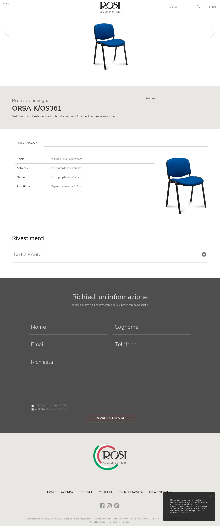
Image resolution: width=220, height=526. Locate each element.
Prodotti (86, 492)
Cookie (113, 521)
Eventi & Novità (131, 492)
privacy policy (58, 409)
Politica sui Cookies (184, 512)
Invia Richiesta (110, 418)
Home (51, 492)
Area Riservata (160, 492)
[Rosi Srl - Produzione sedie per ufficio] (110, 7)
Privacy (125, 521)
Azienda (67, 492)
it (206, 7)
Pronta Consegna (31, 100)
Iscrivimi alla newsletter (51, 405)
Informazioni (28, 143)
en (214, 7)
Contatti (106, 492)
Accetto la (51, 409)
